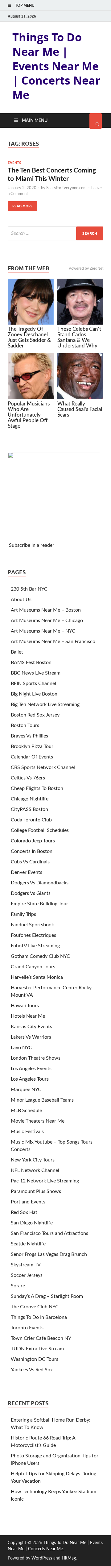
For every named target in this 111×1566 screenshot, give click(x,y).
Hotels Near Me (28, 1016)
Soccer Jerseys (27, 1275)
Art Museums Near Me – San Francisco (53, 641)
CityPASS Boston (29, 809)
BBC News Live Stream (35, 673)
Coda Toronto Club (31, 819)
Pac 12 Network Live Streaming (45, 1180)
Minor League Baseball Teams (42, 1100)
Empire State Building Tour (39, 903)
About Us (21, 599)
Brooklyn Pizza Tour (32, 746)
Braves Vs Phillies (29, 735)
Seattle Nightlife (28, 1243)
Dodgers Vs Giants (31, 893)
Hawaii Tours (25, 1005)
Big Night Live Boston (34, 694)
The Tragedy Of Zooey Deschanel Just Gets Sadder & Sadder (29, 337)
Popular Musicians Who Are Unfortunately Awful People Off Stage (29, 415)
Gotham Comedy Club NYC (40, 956)
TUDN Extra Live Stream (37, 1348)
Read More (20, 204)
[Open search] (95, 121)
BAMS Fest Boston (31, 662)
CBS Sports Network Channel (43, 767)
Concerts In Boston (31, 851)
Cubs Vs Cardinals (30, 861)
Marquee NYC (26, 1089)
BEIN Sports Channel (33, 683)
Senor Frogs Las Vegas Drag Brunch (49, 1254)
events (14, 162)
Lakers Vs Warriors (31, 1037)
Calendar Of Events (32, 756)
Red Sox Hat (24, 1212)
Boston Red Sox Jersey (35, 714)
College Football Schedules (40, 830)
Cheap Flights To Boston (37, 788)
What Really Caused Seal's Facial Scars (79, 409)
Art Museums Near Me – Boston (46, 610)
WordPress (41, 1558)
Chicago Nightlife (29, 798)
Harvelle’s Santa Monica (37, 977)
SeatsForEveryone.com (66, 188)
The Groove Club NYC (35, 1306)
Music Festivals (27, 1131)
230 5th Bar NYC (29, 589)
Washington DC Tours (34, 1359)
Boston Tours (25, 725)
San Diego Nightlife (32, 1222)
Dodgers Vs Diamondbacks (39, 882)
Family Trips (23, 914)
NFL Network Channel (35, 1170)
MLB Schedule (26, 1110)
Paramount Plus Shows (36, 1191)
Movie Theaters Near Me (37, 1121)
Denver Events (26, 872)
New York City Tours (33, 1159)
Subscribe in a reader (31, 545)
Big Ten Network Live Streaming (45, 704)
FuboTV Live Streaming (35, 945)
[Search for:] (55, 233)
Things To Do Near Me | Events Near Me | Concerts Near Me (56, 66)
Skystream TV (26, 1264)
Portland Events (28, 1201)
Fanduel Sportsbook (32, 924)
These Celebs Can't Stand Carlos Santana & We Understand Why (79, 337)
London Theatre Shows (35, 1058)
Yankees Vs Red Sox (32, 1369)
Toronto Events (27, 1327)
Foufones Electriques (33, 935)
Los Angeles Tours (30, 1079)
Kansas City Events (31, 1026)
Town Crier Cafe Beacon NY (41, 1338)
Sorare (18, 1285)
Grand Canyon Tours (33, 966)
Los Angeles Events (31, 1068)
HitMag (69, 1558)
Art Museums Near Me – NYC (43, 631)
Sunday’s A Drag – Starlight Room (47, 1296)
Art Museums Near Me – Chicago (47, 620)
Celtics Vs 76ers (28, 777)
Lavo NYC (21, 1047)
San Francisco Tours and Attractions (49, 1233)
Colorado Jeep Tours (33, 840)
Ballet (17, 652)
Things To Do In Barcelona (39, 1317)
